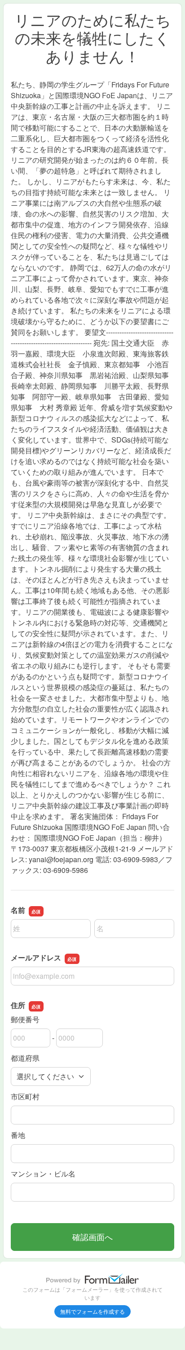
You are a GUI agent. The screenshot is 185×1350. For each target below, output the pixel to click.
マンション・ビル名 (43, 1173)
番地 (18, 1135)
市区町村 (25, 1096)
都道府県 (25, 1058)
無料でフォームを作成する (92, 1311)
